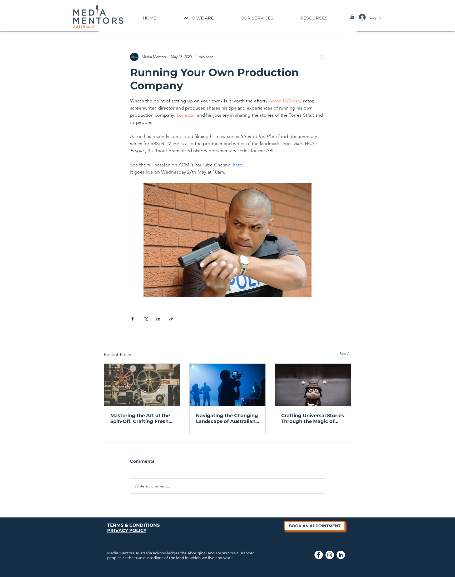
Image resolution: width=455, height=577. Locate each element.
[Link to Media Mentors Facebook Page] (318, 555)
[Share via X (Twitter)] (145, 318)
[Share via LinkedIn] (158, 318)
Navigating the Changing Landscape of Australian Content (227, 418)
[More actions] (322, 57)
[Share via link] (171, 318)
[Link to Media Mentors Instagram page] (329, 555)
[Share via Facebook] (132, 318)
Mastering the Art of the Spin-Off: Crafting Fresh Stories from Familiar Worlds (140, 418)
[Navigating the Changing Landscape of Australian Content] (228, 385)
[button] (198, 15)
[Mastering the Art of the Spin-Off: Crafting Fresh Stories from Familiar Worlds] (142, 385)
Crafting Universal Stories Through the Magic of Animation (312, 418)
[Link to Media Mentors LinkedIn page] (341, 555)
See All (345, 353)
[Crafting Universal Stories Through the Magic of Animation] (313, 385)
